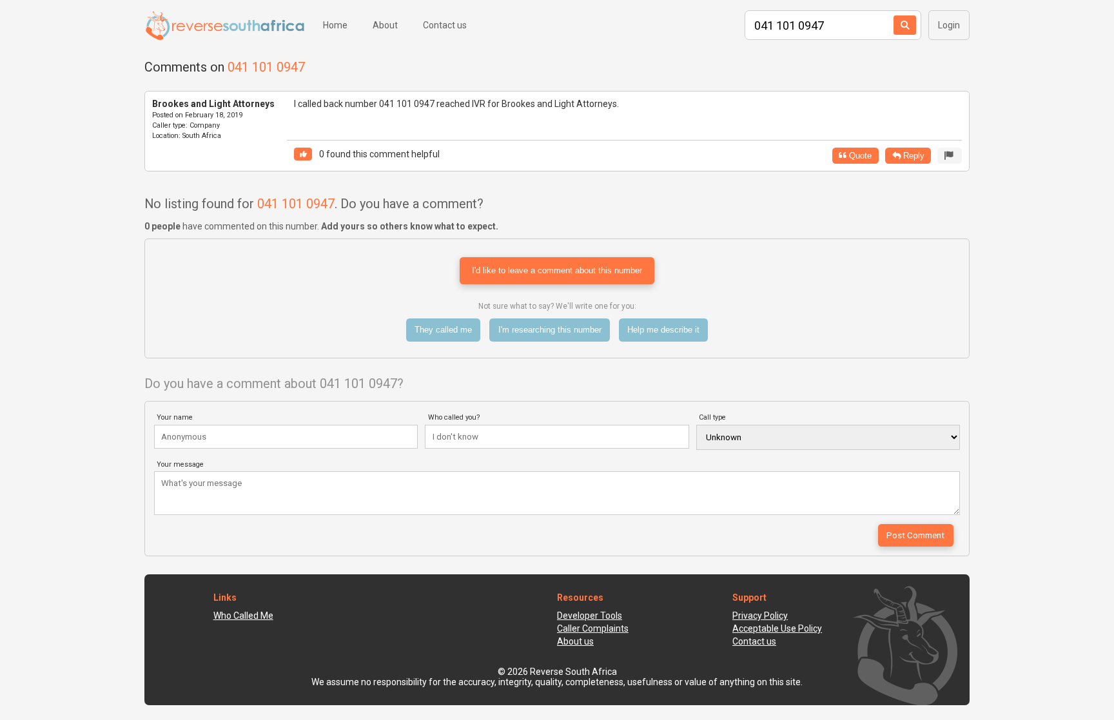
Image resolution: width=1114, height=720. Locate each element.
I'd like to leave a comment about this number (557, 270)
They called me (443, 330)
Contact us (445, 25)
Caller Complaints (593, 628)
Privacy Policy (760, 615)
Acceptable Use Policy (777, 628)
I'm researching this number (549, 330)
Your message (180, 464)
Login (949, 25)
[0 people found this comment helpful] (303, 154)
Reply (912, 156)
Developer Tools (589, 615)
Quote (859, 156)
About (385, 25)
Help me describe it (663, 330)
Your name (175, 417)
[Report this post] (949, 156)
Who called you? (454, 417)
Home (335, 25)
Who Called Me (243, 615)
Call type (712, 417)
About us (575, 641)
